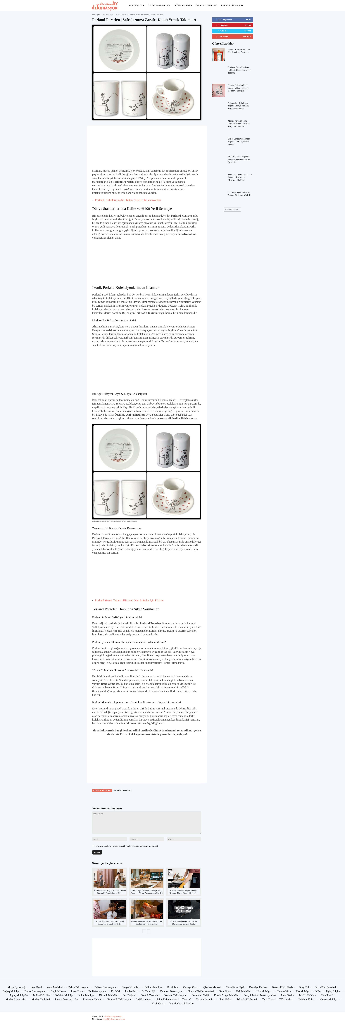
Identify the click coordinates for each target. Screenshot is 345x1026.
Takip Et (248, 25)
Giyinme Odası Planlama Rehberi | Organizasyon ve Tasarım (239, 70)
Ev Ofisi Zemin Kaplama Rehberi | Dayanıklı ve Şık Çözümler (239, 159)
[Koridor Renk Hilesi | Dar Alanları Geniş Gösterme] (218, 54)
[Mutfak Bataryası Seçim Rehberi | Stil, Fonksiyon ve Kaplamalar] (147, 909)
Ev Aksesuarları (107, 14)
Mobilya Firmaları (232, 5)
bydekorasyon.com (113, 1016)
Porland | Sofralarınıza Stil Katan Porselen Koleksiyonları (128, 200)
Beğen (248, 19)
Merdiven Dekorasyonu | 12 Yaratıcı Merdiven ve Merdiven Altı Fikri (240, 177)
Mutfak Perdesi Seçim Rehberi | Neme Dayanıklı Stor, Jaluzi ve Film (239, 124)
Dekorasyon (136, 5)
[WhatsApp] (129, 798)
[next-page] (148, 931)
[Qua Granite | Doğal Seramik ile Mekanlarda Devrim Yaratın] (184, 909)
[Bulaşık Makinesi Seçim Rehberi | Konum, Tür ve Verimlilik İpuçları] (184, 878)
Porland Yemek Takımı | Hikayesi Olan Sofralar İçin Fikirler (129, 600)
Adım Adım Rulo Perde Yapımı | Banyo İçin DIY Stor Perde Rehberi (238, 106)
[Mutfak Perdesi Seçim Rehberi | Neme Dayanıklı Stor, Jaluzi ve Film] (110, 878)
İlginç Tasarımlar (159, 5)
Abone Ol (247, 36)
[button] (250, 5)
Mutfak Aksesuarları (122, 790)
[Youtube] (250, 1019)
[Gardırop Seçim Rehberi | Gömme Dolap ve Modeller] (218, 197)
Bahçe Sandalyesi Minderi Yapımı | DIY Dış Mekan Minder (239, 142)
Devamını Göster (231, 209)
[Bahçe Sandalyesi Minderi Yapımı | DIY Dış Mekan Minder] (218, 144)
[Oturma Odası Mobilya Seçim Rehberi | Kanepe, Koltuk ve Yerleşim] (218, 90)
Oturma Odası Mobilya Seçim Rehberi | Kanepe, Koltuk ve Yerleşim (238, 88)
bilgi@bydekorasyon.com (114, 1019)
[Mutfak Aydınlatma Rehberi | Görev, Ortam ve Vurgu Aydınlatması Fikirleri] (147, 878)
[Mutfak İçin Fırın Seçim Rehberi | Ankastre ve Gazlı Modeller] (110, 909)
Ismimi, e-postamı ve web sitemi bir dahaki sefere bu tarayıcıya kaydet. (127, 846)
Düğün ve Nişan (183, 5)
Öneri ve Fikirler (206, 5)
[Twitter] (117, 798)
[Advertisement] (146, 147)
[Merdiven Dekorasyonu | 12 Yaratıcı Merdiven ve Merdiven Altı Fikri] (218, 179)
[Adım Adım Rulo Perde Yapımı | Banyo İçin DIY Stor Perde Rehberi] (218, 108)
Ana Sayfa (96, 14)
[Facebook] (111, 798)
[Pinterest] (123, 798)
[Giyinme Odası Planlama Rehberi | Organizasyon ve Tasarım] (218, 72)
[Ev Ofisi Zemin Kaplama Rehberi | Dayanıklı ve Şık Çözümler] (218, 161)
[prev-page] (144, 931)
